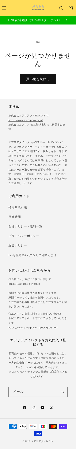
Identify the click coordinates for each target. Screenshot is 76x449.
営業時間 (14, 217)
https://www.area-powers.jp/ (25, 119)
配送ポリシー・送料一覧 (25, 226)
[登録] (62, 392)
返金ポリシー (17, 245)
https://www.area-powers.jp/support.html (33, 327)
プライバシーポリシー (23, 236)
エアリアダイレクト (42, 441)
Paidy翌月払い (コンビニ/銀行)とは (32, 255)
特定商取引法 (17, 207)
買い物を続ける (38, 79)
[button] (61, 8)
